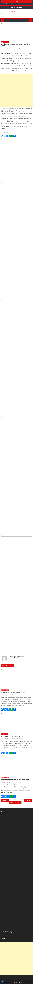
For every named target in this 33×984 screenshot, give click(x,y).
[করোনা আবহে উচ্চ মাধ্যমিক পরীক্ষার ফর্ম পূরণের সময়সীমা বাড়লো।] (16, 766)
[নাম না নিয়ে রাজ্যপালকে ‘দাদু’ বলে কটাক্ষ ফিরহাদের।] (16, 722)
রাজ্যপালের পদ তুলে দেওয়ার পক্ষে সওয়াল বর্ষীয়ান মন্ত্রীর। (13, 693)
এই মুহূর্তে (2, 42)
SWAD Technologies (27, 982)
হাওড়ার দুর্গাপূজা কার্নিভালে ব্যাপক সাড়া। (29, 800)
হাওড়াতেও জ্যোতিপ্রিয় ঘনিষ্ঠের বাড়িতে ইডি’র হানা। (6, 800)
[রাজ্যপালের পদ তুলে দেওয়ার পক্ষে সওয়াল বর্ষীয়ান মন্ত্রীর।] (16, 679)
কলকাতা (7, 42)
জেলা (6, 734)
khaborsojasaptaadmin (18, 48)
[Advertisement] (16, 90)
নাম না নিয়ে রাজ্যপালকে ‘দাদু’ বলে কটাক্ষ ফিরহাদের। (12, 736)
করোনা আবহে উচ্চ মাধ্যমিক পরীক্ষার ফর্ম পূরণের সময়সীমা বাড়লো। (15, 780)
